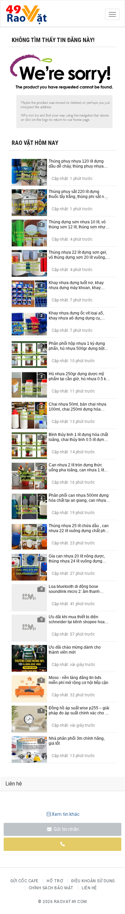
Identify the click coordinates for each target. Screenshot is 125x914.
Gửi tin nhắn (66, 829)
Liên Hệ (89, 888)
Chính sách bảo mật (51, 888)
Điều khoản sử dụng (93, 881)
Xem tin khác (66, 814)
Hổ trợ (55, 881)
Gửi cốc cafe (24, 881)
